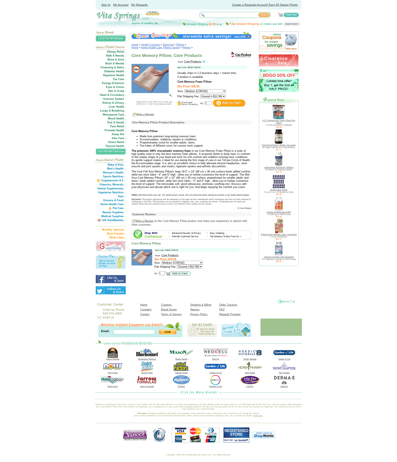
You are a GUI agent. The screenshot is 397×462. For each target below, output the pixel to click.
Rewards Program (229, 314)
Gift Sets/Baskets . (113, 220)
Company (146, 309)
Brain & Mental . (115, 63)
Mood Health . (117, 118)
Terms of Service (171, 314)
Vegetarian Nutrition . (111, 192)
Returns (195, 309)
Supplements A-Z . (113, 180)
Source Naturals (112, 359)
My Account (120, 4)
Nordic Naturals (249, 359)
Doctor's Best (147, 373)
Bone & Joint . (117, 59)
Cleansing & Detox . (113, 67)
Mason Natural (181, 359)
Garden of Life (284, 359)
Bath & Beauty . (116, 55)
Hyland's (181, 386)
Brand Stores (169, 309)
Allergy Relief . (116, 51)
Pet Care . (119, 208)
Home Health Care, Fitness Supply (160, 47)
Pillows (180, 44)
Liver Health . (117, 106)
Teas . (121, 196)
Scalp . (121, 91)
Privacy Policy (199, 314)
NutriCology (113, 386)
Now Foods (113, 373)
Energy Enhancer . (114, 83)
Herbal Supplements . (111, 188)
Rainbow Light (215, 386)
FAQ (222, 309)
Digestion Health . (114, 75)
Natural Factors (181, 373)
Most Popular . (116, 233)
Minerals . (118, 184)
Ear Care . (119, 79)
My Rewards (139, 4)
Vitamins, (105, 184)
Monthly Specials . (114, 229)
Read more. (258, 415)
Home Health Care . (112, 204)
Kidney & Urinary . (114, 102)
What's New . (117, 237)
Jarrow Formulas (147, 386)
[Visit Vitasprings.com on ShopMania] (263, 437)
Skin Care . (119, 138)
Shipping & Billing (200, 304)
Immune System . (114, 98)
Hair (110, 91)
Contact (144, 314)
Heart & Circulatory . (113, 94)
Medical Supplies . (113, 216)
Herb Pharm (250, 373)
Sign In (105, 4)
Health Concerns (150, 44)
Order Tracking (228, 304)
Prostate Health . (115, 130)
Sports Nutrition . (114, 176)
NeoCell (215, 359)
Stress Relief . (117, 142)
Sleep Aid (168, 44)
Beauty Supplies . (114, 212)
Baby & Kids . (116, 164)
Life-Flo (249, 386)
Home (135, 44)
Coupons (166, 304)
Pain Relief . (118, 126)
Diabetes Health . (115, 71)
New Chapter (284, 373)
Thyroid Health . (115, 146)
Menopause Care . (114, 114)
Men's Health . (116, 168)
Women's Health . (114, 172)
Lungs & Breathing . (113, 110)
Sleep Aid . (119, 134)
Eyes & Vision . (116, 87)
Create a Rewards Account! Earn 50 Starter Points (265, 4)
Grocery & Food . (114, 200)
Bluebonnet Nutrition (147, 359)
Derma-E (284, 386)
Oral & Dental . (116, 122)
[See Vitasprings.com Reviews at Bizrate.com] (236, 441)
